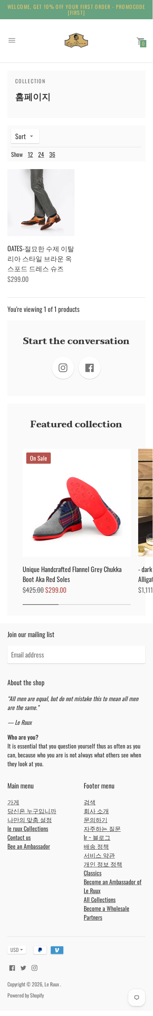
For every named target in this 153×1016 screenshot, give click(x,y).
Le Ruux (52, 984)
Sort (20, 136)
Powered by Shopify (25, 995)
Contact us (19, 837)
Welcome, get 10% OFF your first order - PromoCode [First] (76, 9)
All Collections (100, 899)
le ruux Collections (27, 828)
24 (41, 154)
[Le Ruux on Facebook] (12, 967)
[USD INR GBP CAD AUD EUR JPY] (13, 949)
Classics (93, 872)
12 (30, 154)
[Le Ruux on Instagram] (34, 967)
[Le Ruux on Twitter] (23, 967)
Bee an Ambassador (28, 846)
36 (52, 154)
